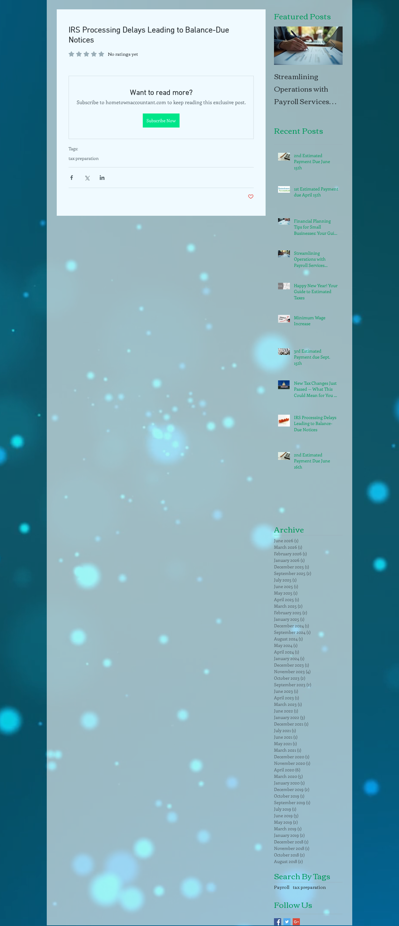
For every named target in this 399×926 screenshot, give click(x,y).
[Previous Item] (284, 46)
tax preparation (84, 158)
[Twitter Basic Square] (287, 921)
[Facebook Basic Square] (277, 921)
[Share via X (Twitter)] (87, 178)
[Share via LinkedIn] (102, 178)
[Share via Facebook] (72, 178)
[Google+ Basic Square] (296, 921)
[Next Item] (332, 46)
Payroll (281, 887)
